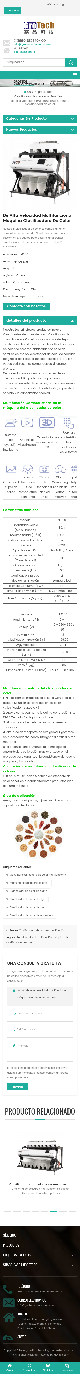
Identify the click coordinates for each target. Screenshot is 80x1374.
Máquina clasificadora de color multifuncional (38, 875)
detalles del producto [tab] (26, 320)
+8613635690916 (24, 52)
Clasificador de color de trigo (27, 899)
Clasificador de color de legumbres (31, 915)
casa (30, 92)
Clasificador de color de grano (28, 891)
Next (5, 1202)
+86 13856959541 (51, 1292)
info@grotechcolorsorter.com (33, 44)
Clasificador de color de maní (28, 907)
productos (45, 92)
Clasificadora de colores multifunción (42, 930)
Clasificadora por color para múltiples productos (41, 1184)
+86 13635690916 (28, 1292)
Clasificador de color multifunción (38, 96)
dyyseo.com (61, 1355)
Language (13, 11)
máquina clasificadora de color (29, 883)
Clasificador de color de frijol (46, 339)
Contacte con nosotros (26, 306)
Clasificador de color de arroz (25, 334)
